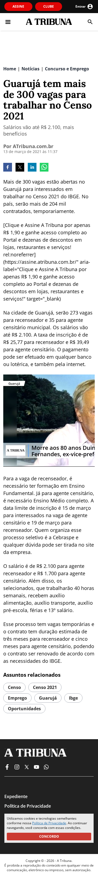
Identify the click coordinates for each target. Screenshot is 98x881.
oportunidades (24, 709)
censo (14, 687)
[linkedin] (32, 168)
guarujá (48, 698)
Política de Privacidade (49, 823)
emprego (17, 698)
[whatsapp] (44, 168)
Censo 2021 (45, 687)
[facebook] (7, 168)
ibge (73, 698)
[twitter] (20, 168)
